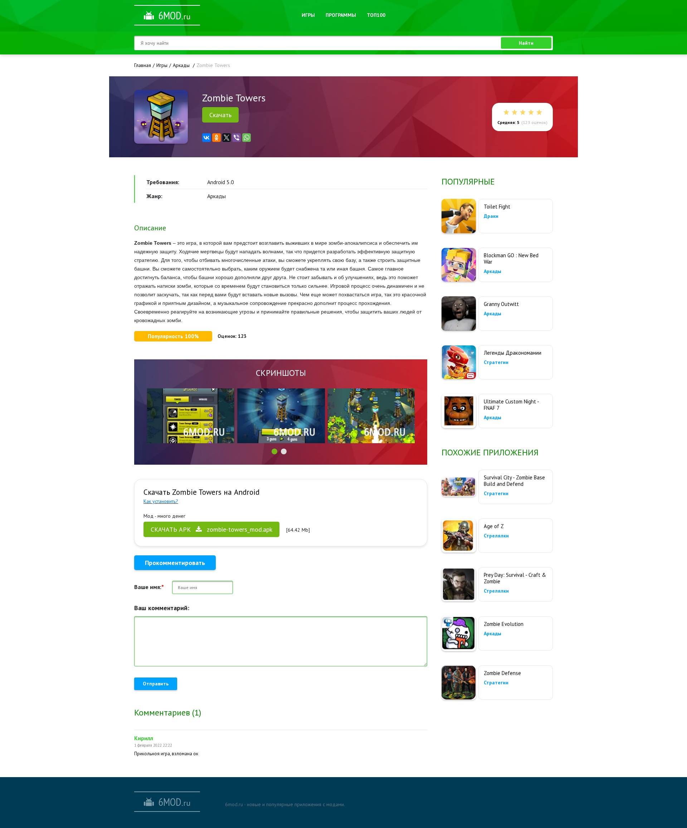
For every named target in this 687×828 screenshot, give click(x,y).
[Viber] (236, 137)
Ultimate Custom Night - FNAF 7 (511, 404)
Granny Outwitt (501, 304)
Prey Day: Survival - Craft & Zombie (515, 578)
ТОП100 (376, 15)
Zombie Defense (502, 673)
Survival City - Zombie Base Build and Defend (514, 480)
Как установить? (160, 501)
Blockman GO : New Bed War (511, 258)
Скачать (220, 115)
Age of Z (494, 526)
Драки (491, 216)
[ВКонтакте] (206, 137)
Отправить (156, 683)
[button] (274, 451)
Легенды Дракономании (512, 352)
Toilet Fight (497, 206)
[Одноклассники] (216, 137)
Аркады (492, 271)
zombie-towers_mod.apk (211, 529)
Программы (341, 15)
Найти (526, 43)
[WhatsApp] (246, 137)
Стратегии (496, 362)
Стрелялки (496, 535)
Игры (308, 15)
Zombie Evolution (503, 624)
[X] (226, 137)
